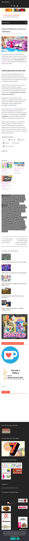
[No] (27, 535)
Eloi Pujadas (5, 207)
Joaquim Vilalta (14, 207)
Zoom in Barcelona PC (17, 227)
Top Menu (6, 2)
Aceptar (13, 538)
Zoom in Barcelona (15, 221)
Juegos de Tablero (10, 199)
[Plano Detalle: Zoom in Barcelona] (7, 165)
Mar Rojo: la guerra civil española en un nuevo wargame (7, 240)
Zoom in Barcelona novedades (13, 225)
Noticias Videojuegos (18, 201)
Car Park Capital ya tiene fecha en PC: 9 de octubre (14, 262)
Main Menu (7, 22)
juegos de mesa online (7, 211)
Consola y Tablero (11, 15)
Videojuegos (15, 203)
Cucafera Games (20, 205)
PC (9, 203)
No (18, 538)
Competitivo (14, 195)
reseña (13, 109)
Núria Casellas (12, 215)
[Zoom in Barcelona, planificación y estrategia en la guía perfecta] (7, 178)
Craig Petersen (11, 205)
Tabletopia (4, 61)
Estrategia (21, 195)
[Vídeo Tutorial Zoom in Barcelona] (19, 165)
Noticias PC (8, 201)
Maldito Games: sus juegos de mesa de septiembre (14, 273)
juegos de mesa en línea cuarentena (15, 209)
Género (11, 197)
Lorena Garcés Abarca (17, 33)
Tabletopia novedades (11, 219)
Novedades (5, 203)
